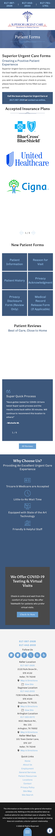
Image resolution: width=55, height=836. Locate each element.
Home (27, 761)
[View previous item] (21, 233)
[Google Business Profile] (11, 655)
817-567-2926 (9, 4)
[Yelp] (37, 655)
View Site (29, 684)
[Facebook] (24, 655)
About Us (27, 764)
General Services (27, 772)
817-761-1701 (45, 4)
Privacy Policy (28, 787)
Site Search (27, 795)
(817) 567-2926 (17, 100)
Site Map (27, 791)
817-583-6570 (27, 717)
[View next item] (33, 233)
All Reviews (27, 446)
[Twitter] (31, 655)
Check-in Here (27, 614)
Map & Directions (29, 680)
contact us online (36, 100)
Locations (27, 780)
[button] (50, 830)
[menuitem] (27, 761)
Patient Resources (27, 776)
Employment (27, 768)
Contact (27, 783)
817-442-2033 (27, 4)
